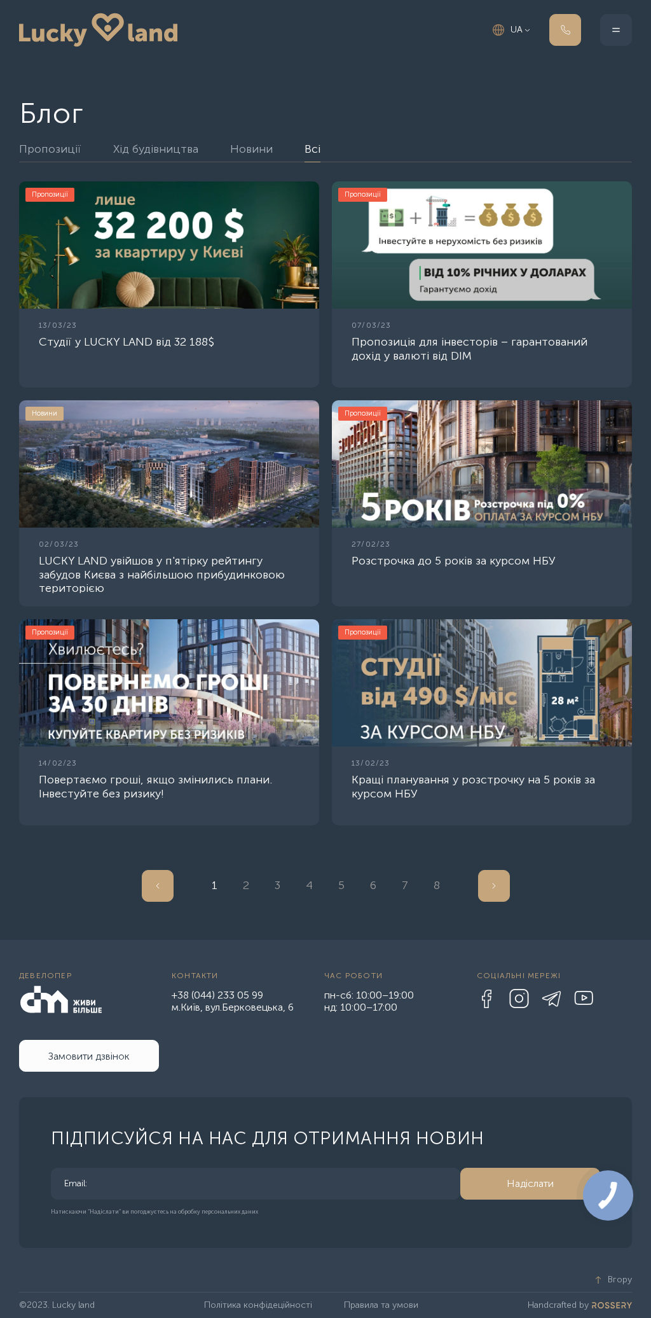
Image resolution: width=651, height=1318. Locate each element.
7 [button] (405, 885)
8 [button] (437, 885)
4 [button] (309, 885)
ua (517, 29)
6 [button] (373, 885)
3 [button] (277, 885)
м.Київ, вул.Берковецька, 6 (233, 1007)
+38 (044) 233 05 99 (217, 995)
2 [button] (246, 885)
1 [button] (214, 885)
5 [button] (341, 885)
